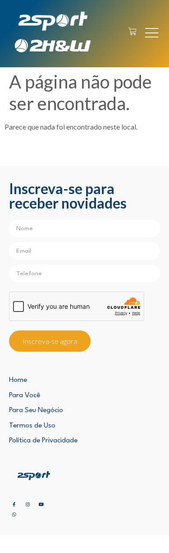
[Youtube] (41, 504)
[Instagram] (27, 504)
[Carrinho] (132, 31)
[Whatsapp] (14, 514)
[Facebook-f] (14, 504)
